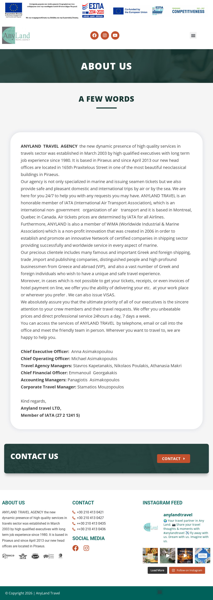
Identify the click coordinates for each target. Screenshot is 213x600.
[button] (193, 35)
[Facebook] (75, 548)
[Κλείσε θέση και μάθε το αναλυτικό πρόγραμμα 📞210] (185, 555)
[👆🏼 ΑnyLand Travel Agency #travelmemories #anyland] (150, 555)
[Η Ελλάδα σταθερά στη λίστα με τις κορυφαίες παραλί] (202, 555)
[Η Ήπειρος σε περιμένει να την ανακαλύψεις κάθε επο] (167, 555)
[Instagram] (86, 548)
